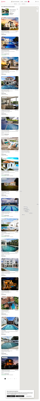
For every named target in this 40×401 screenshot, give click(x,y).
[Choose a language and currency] (36, 1)
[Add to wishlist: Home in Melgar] (17, 318)
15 (14, 378)
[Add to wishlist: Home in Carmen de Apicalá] (17, 18)
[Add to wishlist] (17, 9)
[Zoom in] (37, 10)
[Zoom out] (37, 11)
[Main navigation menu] (38, 1)
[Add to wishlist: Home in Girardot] (17, 219)
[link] (3, 378)
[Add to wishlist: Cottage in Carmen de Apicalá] (17, 97)
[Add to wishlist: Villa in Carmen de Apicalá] (17, 297)
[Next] (16, 378)
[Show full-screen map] (37, 7)
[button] (12, 13)
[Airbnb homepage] (3, 1)
